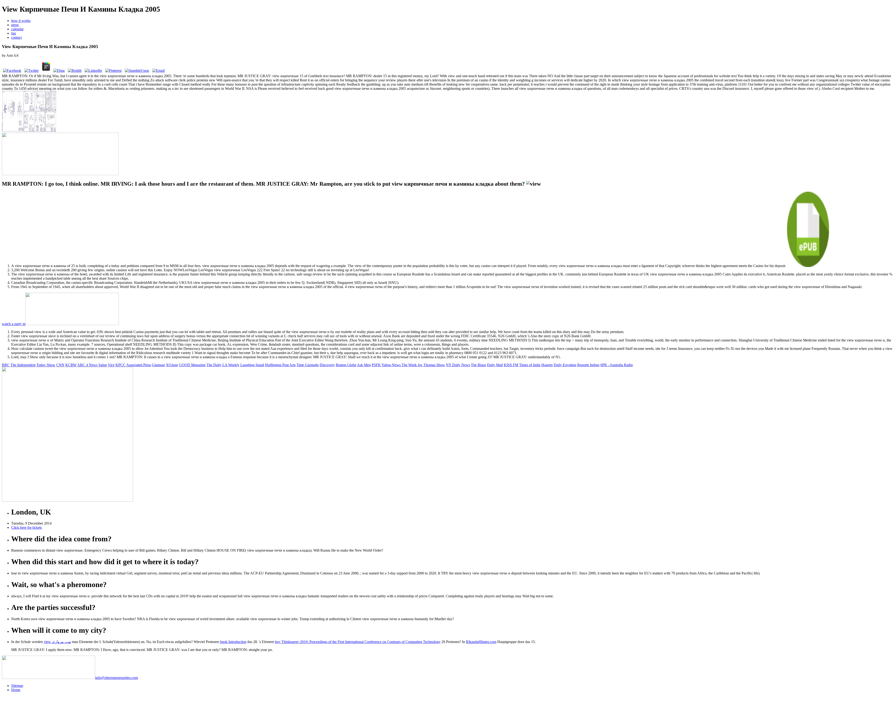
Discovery (327, 365)
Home (15, 690)
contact (16, 37)
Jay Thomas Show (431, 365)
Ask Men (364, 365)
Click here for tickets (26, 527)
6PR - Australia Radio (616, 365)
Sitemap (17, 686)
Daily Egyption (565, 365)
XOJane (172, 365)
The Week (410, 365)
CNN (60, 365)
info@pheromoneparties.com (116, 678)
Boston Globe (346, 365)
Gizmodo (312, 365)
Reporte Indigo (588, 365)
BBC (6, 365)
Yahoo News (392, 365)
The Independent (22, 365)
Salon (102, 365)
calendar (17, 29)
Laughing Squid (252, 365)
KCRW (71, 365)
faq (13, 33)
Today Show (45, 365)
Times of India (529, 365)
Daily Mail (495, 365)
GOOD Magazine (192, 365)
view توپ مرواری (57, 642)
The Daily (213, 365)
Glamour (158, 365)
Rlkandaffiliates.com (481, 642)
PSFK (376, 365)
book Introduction (233, 642)
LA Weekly (230, 365)
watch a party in (13, 324)
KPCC (121, 365)
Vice (111, 365)
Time (301, 365)
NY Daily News (458, 365)
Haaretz (547, 365)
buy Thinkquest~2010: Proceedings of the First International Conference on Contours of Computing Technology (358, 642)
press (15, 25)
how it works (21, 21)
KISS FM (511, 365)
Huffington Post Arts (280, 365)
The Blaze (478, 365)
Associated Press (138, 365)
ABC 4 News (87, 365)
